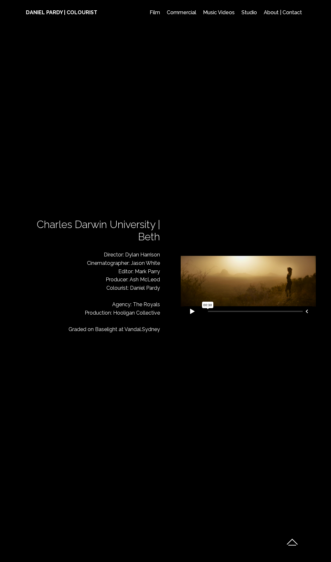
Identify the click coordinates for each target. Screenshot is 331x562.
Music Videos (219, 12)
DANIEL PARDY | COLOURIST (61, 12)
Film (155, 12)
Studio (249, 12)
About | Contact (283, 12)
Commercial (181, 12)
